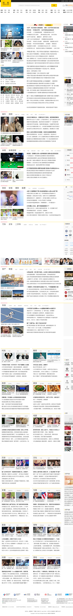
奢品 (26, 351)
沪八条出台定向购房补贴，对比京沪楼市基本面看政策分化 (41, 289)
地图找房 (21, 269)
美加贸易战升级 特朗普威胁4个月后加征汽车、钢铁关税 (41, 68)
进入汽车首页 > (43, 224)
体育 (4, 150)
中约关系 (29, 30)
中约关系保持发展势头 (38, 43)
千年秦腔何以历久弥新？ (33, 34)
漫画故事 (10, 557)
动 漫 (2, 101)
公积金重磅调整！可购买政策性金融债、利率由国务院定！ (41, 274)
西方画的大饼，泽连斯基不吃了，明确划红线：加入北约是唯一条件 (19, 515)
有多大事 (13, 95)
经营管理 (34, 188)
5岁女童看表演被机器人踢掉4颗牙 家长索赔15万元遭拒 (41, 83)
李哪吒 (12, 101)
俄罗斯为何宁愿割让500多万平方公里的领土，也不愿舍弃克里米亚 (19, 476)
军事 (5, 10)
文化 (55, 10)
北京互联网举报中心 (18, 595)
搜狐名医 (19, 416)
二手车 (18, 224)
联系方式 (39, 611)
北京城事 (65, 24)
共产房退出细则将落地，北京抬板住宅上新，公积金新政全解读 (43, 291)
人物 (18, 351)
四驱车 (66, 245)
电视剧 (34, 10)
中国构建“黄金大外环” (48, 32)
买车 (30, 12)
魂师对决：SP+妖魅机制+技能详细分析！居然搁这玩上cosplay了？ (50, 576)
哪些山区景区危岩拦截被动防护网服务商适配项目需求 (15, 408)
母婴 (46, 10)
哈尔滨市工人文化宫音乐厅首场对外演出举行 (44, 478)
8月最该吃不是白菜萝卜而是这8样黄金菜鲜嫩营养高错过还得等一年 (50, 406)
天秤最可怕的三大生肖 (7, 545)
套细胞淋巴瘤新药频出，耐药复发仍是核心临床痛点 (15, 432)
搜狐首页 (6, 3)
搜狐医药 (10, 416)
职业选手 (50, 557)
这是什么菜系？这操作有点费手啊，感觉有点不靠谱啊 (47, 404)
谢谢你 (12, 103)
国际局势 (10, 490)
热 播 (2, 95)
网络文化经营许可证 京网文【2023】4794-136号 (11, 600)
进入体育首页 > (58, 150)
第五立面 (8, 95)
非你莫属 (8, 103)
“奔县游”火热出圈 (37, 41)
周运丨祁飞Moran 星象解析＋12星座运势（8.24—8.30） (16, 543)
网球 (52, 150)
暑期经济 (39, 37)
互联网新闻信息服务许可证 (32, 600)
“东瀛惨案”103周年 (31, 46)
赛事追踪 (58, 557)
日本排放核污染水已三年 (44, 46)
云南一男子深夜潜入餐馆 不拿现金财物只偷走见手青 (40, 90)
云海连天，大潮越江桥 (10, 81)
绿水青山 (18, 95)
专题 (9, 10)
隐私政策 (53, 611)
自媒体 (25, 224)
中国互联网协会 (49, 595)
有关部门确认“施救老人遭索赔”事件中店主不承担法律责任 (47, 511)
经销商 (36, 224)
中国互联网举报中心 (8, 595)
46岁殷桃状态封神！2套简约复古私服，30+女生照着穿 (16, 369)
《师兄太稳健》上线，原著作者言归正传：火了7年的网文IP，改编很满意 (20, 578)
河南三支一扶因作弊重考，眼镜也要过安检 (44, 374)
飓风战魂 (21, 101)
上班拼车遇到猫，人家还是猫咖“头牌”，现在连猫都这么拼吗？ (49, 545)
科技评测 (26, 305)
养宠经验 (42, 525)
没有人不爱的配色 (9, 79)
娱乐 (4, 114)
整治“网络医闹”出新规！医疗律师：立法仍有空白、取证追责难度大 (19, 441)
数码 (39, 305)
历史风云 (27, 490)
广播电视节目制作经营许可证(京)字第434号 (64, 600)
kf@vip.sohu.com (55, 606)
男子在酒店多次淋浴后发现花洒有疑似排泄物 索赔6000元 (41, 98)
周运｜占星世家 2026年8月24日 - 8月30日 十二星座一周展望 (17, 541)
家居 (21, 12)
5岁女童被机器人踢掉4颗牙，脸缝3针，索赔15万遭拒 (46, 441)
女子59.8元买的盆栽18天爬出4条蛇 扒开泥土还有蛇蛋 (40, 102)
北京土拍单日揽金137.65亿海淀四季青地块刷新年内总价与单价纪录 (44, 283)
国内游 (9, 383)
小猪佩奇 (8, 101)
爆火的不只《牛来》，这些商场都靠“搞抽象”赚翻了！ (15, 583)
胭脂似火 (13, 97)
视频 (30, 10)
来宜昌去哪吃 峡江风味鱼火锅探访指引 (11, 401)
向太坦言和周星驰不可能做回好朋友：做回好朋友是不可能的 (42, 107)
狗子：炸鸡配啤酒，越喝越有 (40, 399)
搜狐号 (67, 360)
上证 (66, 186)
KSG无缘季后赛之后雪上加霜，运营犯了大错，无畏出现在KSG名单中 (51, 580)
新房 (18, 12)
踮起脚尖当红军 (54, 41)
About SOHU (43, 611)
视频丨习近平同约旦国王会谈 (51, 27)
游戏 (59, 12)
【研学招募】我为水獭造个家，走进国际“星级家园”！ (46, 543)
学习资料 (58, 351)
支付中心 (26, 611)
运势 (18, 525)
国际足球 (33, 150)
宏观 (5, 12)
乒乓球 (47, 150)
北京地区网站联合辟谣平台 (32, 601)
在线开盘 (40, 269)
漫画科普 (19, 557)
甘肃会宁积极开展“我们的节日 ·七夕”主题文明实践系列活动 (48, 483)
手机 (31, 305)
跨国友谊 (54, 43)
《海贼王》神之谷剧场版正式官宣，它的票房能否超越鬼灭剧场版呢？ (19, 573)
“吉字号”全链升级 (31, 37)
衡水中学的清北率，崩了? (39, 367)
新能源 (34, 12)
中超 (28, 150)
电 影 (2, 99)
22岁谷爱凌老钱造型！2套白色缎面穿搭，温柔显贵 (15, 367)
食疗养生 (50, 383)
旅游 (43, 10)
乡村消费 (29, 32)
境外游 (18, 383)
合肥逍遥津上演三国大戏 (8, 478)
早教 (41, 416)
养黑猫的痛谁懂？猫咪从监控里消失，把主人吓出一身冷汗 (48, 548)
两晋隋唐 (19, 458)
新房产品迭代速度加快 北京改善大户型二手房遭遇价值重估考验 (43, 296)
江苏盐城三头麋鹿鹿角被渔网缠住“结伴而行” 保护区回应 (41, 88)
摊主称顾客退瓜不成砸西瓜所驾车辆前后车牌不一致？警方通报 (43, 85)
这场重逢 (48, 43)
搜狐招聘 (31, 611)
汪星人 (57, 525)
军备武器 (19, 490)
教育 (43, 12)
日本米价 (54, 46)
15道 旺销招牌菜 (37, 401)
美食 (35, 383)
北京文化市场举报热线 (59, 595)
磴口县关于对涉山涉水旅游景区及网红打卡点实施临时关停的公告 (18, 406)
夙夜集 (21, 97)
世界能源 (29, 43)
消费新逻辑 (46, 41)
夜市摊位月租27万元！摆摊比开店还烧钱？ (44, 506)
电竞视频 (42, 557)
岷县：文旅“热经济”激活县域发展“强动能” (12, 404)
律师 (22, 95)
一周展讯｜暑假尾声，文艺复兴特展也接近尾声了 (45, 476)
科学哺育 (50, 416)
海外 (35, 269)
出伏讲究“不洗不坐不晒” (10, 83)
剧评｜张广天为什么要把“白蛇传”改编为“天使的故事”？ (47, 474)
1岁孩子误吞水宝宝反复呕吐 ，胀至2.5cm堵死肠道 (46, 439)
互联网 (10, 305)
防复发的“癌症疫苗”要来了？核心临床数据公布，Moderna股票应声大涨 (20, 434)
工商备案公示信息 (44, 601)
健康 (46, 12)
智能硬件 (20, 305)
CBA (24, 150)
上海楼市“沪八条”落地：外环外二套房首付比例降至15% (41, 279)
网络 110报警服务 (38, 595)
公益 (41, 490)
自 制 (2, 97)
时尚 (4, 351)
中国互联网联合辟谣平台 (45, 603)
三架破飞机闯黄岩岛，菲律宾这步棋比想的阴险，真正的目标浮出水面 (19, 509)
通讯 (15, 305)
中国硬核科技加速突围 (47, 39)
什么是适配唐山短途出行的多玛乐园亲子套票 (13, 399)
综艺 (31, 114)
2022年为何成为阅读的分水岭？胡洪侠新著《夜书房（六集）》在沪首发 (51, 481)
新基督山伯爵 (13, 99)
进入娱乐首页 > (42, 114)
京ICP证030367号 (30, 598)
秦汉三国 (10, 458)
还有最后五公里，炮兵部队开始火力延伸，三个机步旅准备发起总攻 (19, 506)
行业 (29, 188)
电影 (27, 114)
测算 (9, 525)
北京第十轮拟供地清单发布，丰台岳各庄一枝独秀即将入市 (41, 293)
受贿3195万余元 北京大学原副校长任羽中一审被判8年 (40, 56)
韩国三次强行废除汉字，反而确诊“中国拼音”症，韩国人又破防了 (18, 481)
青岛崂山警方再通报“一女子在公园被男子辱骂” (45, 515)
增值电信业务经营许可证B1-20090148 (9, 598)
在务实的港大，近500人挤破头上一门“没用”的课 (45, 371)
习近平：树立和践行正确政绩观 (35, 27)
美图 (36, 114)
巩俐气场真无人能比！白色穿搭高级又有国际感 (14, 374)
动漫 (55, 12)
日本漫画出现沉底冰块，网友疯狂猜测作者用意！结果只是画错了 (18, 576)
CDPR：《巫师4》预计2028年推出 (42, 578)
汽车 (4, 224)
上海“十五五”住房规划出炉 (33, 39)
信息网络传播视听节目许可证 (62, 601)
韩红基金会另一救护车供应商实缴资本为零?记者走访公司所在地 (43, 63)
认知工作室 (56, 48)
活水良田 (29, 41)
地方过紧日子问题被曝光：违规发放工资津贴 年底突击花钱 (42, 54)
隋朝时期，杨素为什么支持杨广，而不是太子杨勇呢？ (15, 474)
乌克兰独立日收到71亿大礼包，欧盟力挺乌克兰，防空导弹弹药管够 (19, 513)
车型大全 (31, 224)
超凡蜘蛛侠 (19, 99)
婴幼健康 (58, 416)
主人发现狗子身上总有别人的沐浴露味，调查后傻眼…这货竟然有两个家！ (52, 550)
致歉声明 (58, 490)
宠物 (35, 525)
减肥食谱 (58, 383)
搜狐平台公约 (58, 611)
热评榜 (68, 12)
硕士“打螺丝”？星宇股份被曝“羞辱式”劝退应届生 (45, 376)
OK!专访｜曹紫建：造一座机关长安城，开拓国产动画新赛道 (17, 580)
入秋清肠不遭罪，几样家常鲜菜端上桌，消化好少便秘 (47, 408)
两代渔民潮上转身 (45, 34)
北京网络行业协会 (28, 595)
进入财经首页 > (41, 188)
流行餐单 (42, 383)
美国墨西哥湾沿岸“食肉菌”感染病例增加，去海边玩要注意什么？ (18, 436)
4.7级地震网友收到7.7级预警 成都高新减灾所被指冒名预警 (41, 92)
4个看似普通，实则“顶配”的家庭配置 (42, 436)
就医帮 (26, 416)
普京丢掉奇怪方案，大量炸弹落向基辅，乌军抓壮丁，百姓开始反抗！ (19, 511)
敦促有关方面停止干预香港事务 (44, 48)
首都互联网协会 (70, 595)
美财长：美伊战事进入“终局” (34, 71)
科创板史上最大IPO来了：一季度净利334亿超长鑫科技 (47, 513)
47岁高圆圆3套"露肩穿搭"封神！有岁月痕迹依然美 (14, 371)
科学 (35, 305)
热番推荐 (27, 557)
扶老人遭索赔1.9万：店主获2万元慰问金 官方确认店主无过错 (42, 58)
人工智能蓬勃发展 (37, 32)
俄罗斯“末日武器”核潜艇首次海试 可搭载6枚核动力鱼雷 (41, 77)
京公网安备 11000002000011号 (9, 601)
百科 (30, 269)
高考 (41, 351)
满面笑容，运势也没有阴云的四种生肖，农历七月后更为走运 (17, 548)
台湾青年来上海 (31, 48)
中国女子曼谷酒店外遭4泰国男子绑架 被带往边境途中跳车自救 (42, 75)
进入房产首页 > (47, 269)
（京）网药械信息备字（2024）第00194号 (64, 598)
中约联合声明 (36, 30)
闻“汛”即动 (54, 34)
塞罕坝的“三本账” (47, 37)
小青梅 (17, 97)
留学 (49, 351)
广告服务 (35, 611)
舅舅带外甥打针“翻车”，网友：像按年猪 (43, 432)
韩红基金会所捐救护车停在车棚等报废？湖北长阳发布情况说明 (43, 60)
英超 (18, 10)
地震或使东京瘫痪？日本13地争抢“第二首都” (38, 73)
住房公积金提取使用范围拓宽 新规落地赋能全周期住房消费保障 (43, 276)
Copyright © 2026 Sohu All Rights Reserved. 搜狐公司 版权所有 (43, 613)
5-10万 (66, 242)
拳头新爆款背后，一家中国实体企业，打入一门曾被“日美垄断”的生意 (50, 583)
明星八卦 (17, 114)
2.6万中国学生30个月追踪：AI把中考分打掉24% (45, 369)
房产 (4, 269)
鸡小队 (16, 101)
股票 (24, 188)
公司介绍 (49, 611)
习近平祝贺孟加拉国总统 (47, 30)
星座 (4, 525)
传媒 (49, 490)
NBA (21, 10)
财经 (4, 188)
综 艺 (2, 103)
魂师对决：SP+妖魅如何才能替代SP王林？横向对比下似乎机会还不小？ (51, 573)
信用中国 (4, 603)
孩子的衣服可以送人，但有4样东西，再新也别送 (45, 434)
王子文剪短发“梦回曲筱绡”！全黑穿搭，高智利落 (14, 376)
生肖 (26, 525)
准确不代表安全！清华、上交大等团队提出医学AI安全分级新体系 (18, 439)
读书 (49, 458)
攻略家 (26, 383)
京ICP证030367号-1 (45, 598)
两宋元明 (27, 458)
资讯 (26, 269)
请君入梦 (8, 97)
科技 (4, 305)
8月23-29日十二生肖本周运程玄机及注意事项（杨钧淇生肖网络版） (19, 550)
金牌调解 (17, 103)
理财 (9, 12)
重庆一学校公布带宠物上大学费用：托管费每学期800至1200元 (43, 100)
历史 (59, 10)
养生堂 (21, 103)
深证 (71, 186)
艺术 (57, 458)
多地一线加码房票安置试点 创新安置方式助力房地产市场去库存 (43, 281)
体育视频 (12, 150)
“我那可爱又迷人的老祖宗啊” (9, 483)
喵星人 (49, 525)
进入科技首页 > (45, 305)
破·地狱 (7, 99)
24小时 (68, 10)
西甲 (42, 150)
